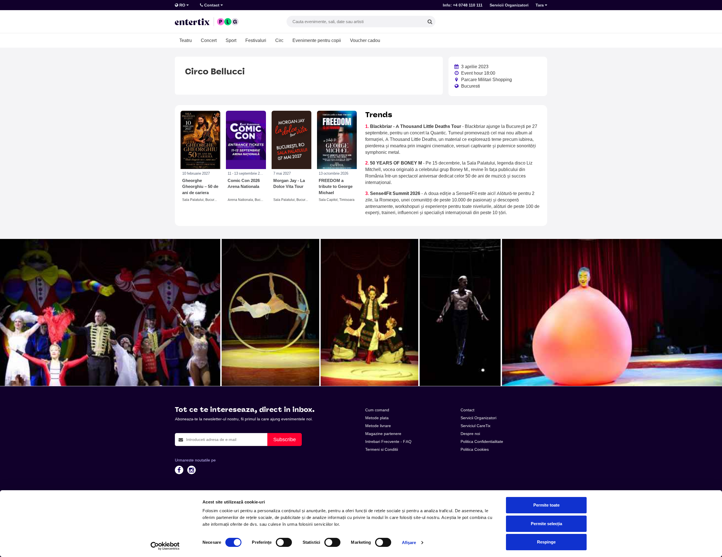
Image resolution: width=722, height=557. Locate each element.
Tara (540, 5)
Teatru (185, 40)
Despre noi (470, 433)
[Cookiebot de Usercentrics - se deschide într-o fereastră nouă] (165, 546)
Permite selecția (546, 523)
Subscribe (284, 439)
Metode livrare (378, 425)
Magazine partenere (383, 433)
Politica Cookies (475, 449)
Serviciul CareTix (475, 425)
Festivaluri (255, 40)
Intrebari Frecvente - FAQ (388, 441)
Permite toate (546, 505)
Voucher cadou (365, 40)
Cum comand (377, 409)
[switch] (284, 542)
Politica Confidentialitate (482, 441)
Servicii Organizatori (509, 5)
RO (182, 5)
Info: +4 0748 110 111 (463, 5)
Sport (231, 40)
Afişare (409, 542)
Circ (279, 40)
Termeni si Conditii (381, 449)
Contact (212, 5)
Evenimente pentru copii (316, 40)
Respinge (546, 542)
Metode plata (377, 417)
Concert (209, 40)
